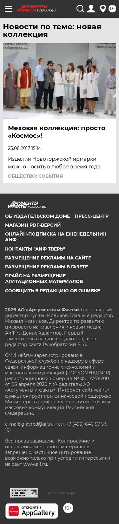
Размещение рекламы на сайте (48, 258)
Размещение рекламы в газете (46, 267)
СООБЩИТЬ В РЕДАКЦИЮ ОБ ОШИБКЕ (52, 291)
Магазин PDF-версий (33, 225)
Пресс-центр (92, 216)
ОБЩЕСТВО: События (35, 176)
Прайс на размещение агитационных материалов (44, 278)
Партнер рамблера (60, 493)
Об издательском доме (37, 216)
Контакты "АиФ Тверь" (35, 249)
